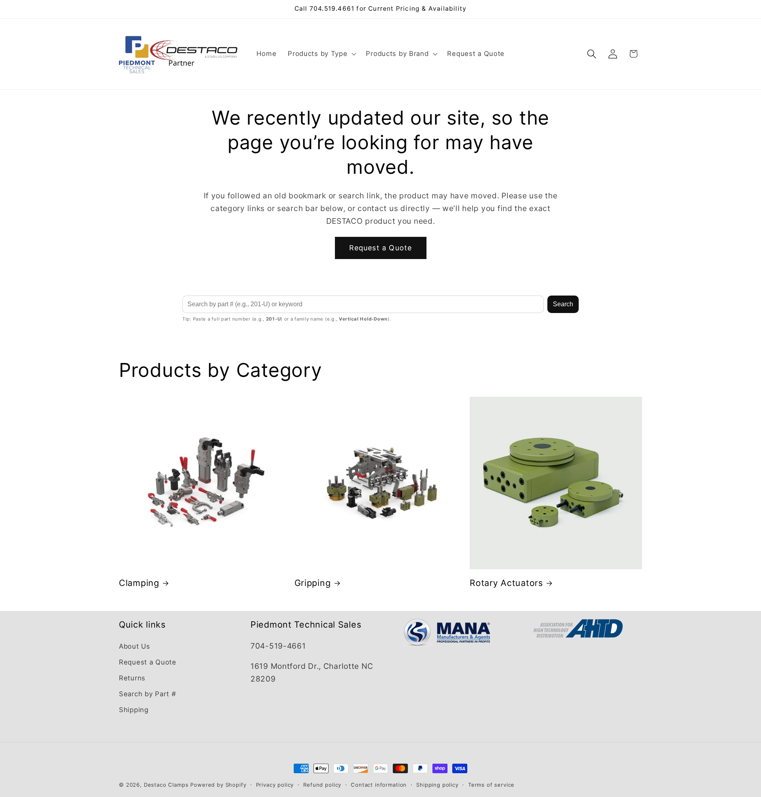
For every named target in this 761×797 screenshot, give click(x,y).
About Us (134, 646)
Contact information (379, 785)
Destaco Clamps (166, 785)
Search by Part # (147, 694)
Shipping (134, 710)
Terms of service (491, 785)
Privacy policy (275, 785)
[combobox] (363, 304)
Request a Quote (380, 248)
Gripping (312, 583)
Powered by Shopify (218, 785)
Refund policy (322, 785)
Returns (132, 678)
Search (563, 304)
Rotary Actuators (506, 583)
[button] (321, 54)
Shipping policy (437, 785)
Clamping (139, 583)
